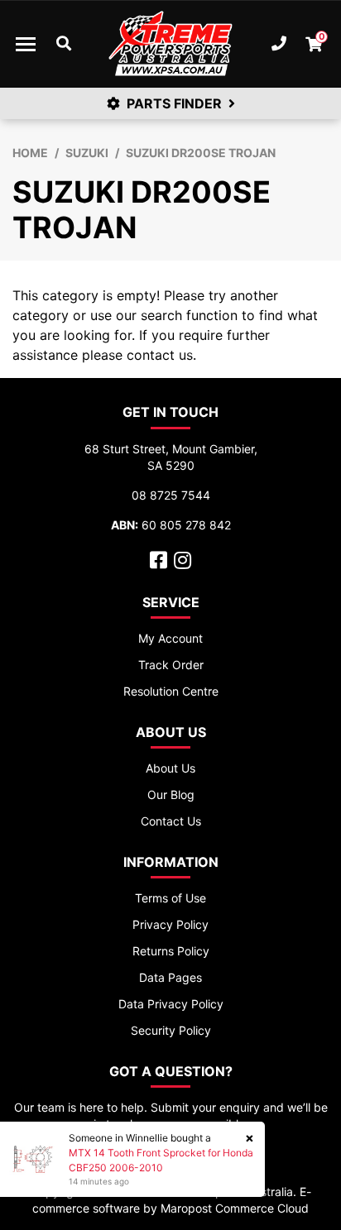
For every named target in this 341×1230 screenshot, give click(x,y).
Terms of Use (170, 898)
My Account (170, 638)
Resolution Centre (171, 691)
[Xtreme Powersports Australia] (170, 43)
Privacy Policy (170, 924)
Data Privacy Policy (170, 1004)
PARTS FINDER (174, 103)
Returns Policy (170, 951)
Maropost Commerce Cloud (235, 1208)
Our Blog (171, 794)
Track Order (171, 665)
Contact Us (171, 821)
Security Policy (171, 1030)
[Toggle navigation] (25, 43)
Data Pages (170, 977)
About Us (170, 768)
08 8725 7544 (171, 495)
